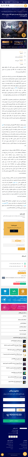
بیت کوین (15, 182)
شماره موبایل (23, 402)
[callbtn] (2, 454)
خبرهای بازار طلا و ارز (22, 327)
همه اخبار (24, 316)
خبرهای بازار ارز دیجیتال (22, 319)
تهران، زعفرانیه (14, 430)
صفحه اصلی (25, 11)
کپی (3, 278)
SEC (16, 88)
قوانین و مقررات (25, 447)
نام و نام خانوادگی (22, 396)
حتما (14, 231)
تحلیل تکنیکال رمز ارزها (9, 447)
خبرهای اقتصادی (23, 323)
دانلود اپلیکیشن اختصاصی (23, 444)
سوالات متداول (25, 442)
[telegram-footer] (16, 437)
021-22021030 (14, 431)
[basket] (6, 5)
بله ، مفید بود (23, 283)
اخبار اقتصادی (19, 11)
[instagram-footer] (12, 437)
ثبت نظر (21, 249)
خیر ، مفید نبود (16, 283)
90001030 (16, 415)
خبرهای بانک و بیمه (22, 330)
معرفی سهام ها (10, 445)
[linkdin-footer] (10, 437)
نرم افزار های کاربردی (24, 445)
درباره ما (12, 448)
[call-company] (8, 5)
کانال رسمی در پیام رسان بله (23, 448)
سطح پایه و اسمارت (23, 334)
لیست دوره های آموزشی (9, 444)
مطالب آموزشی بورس (10, 442)
